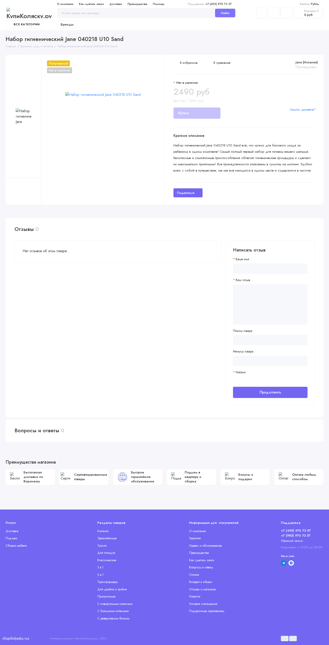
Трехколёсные (107, 538)
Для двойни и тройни (112, 589)
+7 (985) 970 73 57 (295, 535)
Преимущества (137, 4)
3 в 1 (100, 567)
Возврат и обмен (200, 582)
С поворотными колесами (114, 604)
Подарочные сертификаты (206, 611)
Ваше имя (242, 259)
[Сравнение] (274, 13)
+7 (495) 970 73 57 (210, 4)
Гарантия (195, 538)
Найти (225, 13)
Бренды (67, 24)
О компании (65, 4)
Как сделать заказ (91, 4)
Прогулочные (106, 596)
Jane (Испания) (307, 62)
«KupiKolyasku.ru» (16, 638)
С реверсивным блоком (113, 618)
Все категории (27, 24)
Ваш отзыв (243, 280)
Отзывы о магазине (202, 589)
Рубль (309, 4)
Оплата (194, 574)
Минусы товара (243, 351)
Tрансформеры (107, 582)
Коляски (103, 531)
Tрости (102, 545)
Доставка (115, 4)
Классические (106, 560)
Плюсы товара (242, 331)
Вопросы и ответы (201, 567)
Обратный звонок (292, 541)
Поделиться (185, 193)
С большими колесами (113, 611)
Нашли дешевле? (303, 109)
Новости (194, 596)
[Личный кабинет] (262, 13)
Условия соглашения (203, 604)
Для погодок (106, 552)
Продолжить (270, 392)
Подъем (11, 538)
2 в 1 (100, 574)
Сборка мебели (16, 545)
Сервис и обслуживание (205, 545)
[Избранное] (286, 13)
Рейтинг (241, 372)
